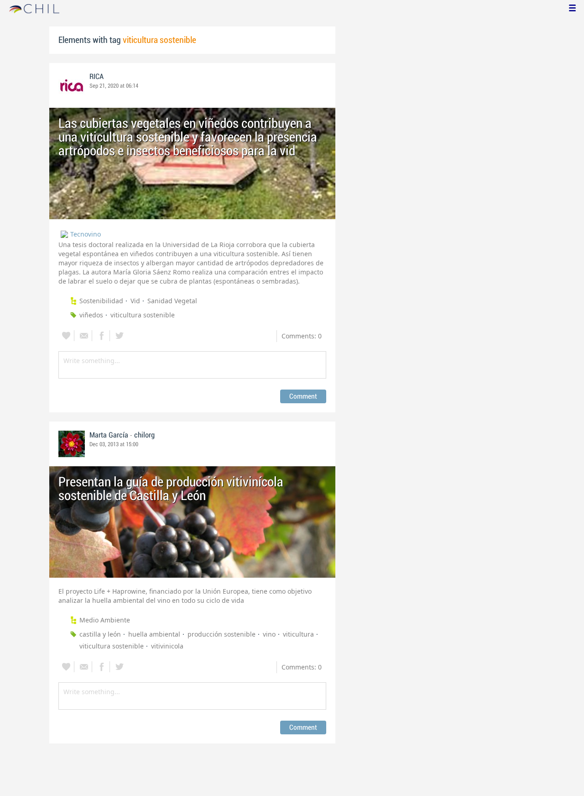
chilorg (144, 435)
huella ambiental (154, 634)
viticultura (298, 634)
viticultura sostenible (142, 315)
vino (269, 634)
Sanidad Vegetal (172, 300)
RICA (96, 77)
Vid (135, 300)
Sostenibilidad (101, 300)
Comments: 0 (302, 336)
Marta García (108, 435)
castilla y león (100, 634)
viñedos (91, 315)
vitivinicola (167, 646)
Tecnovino (85, 234)
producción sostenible (222, 634)
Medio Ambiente (104, 620)
